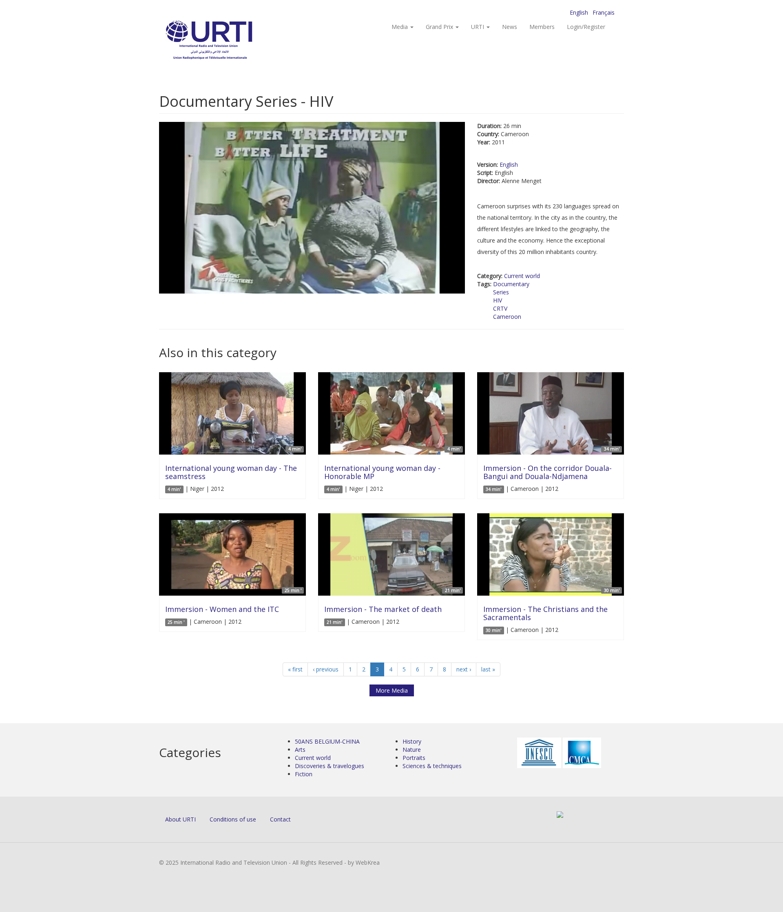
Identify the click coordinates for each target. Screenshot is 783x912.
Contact (280, 819)
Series (501, 292)
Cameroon (507, 316)
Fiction (303, 774)
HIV (497, 300)
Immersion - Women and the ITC (222, 609)
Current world (522, 276)
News (509, 27)
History (412, 741)
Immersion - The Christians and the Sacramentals (545, 613)
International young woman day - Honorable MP (382, 472)
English (579, 12)
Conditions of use (233, 819)
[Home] (225, 41)
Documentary (511, 284)
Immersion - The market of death (383, 609)
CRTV (500, 308)
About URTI (180, 819)
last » (488, 669)
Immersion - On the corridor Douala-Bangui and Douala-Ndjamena (547, 472)
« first (295, 669)
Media (400, 27)
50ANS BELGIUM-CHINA (327, 741)
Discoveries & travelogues (329, 766)
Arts (300, 749)
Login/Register (586, 27)
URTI (478, 27)
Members (542, 27)
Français (604, 12)
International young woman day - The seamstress (231, 472)
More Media (392, 690)
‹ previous (325, 669)
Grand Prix (440, 27)
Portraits (414, 758)
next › (463, 669)
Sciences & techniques (432, 766)
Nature (412, 749)
